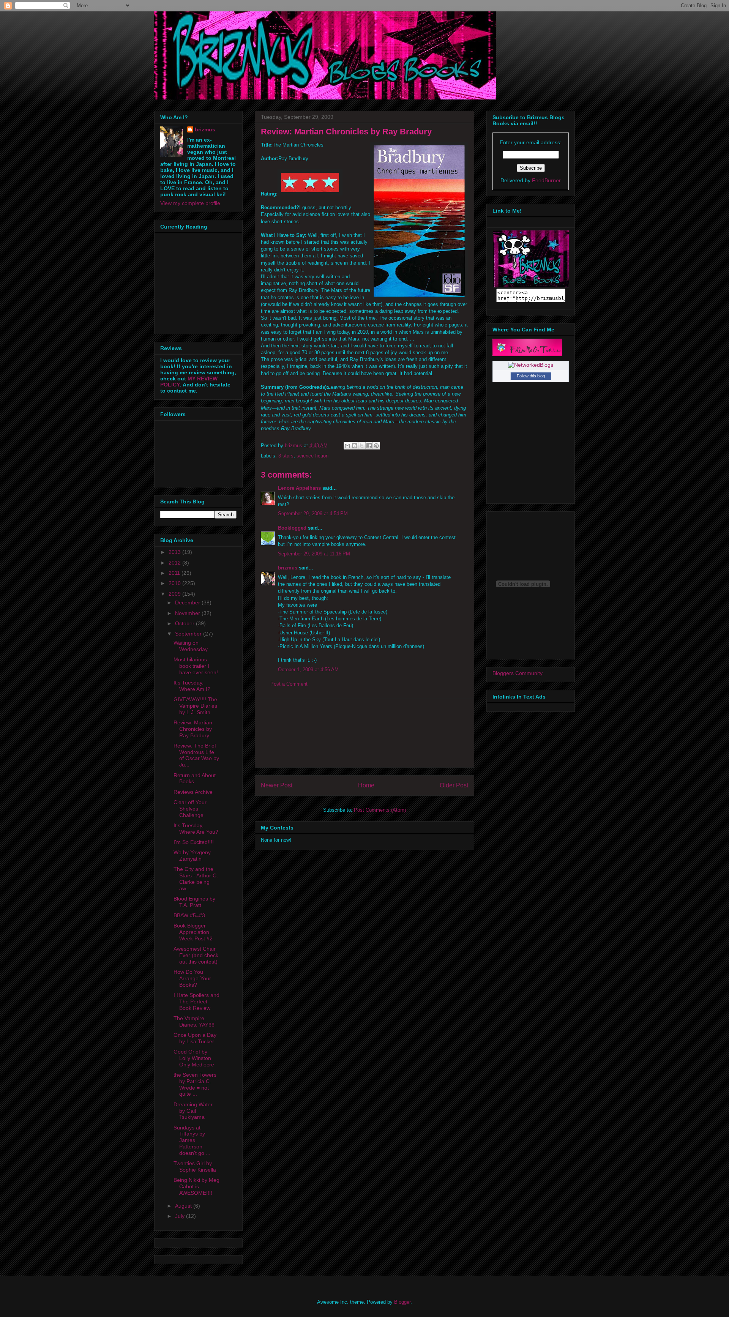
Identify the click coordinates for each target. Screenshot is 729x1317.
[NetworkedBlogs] (530, 365)
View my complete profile (190, 203)
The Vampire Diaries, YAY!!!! (194, 1021)
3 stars (285, 456)
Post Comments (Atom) (380, 810)
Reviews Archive (193, 792)
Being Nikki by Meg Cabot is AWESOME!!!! (196, 1186)
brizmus (287, 568)
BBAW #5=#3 (189, 915)
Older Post (454, 785)
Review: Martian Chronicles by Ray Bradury (193, 728)
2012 (175, 563)
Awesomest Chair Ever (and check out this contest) (196, 955)
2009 (175, 594)
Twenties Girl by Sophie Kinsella (195, 1166)
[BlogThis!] (354, 446)
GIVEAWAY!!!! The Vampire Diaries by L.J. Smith (195, 705)
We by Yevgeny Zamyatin (192, 855)
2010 (175, 583)
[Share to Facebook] (369, 446)
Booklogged (292, 528)
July (180, 1216)
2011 (175, 573)
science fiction (312, 456)
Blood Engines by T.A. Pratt (194, 902)
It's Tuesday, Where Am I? (192, 686)
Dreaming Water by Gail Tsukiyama (193, 1110)
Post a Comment (289, 684)
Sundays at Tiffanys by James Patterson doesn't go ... (192, 1140)
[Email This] (347, 446)
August (184, 1206)
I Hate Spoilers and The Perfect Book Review (196, 1001)
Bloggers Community (517, 673)
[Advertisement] (364, 733)
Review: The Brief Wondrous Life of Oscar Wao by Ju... (196, 755)
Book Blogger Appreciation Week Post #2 (193, 932)
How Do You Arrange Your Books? (192, 978)
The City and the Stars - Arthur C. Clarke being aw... (196, 878)
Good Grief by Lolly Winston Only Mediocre (194, 1058)
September (189, 634)
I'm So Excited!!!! (194, 842)
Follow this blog (531, 376)
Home (366, 785)
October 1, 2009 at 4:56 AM (308, 669)
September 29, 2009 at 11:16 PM (314, 554)
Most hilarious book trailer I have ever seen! (196, 665)
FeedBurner (546, 180)
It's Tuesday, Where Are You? (196, 828)
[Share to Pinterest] (376, 446)
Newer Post (276, 785)
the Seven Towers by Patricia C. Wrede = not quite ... (195, 1084)
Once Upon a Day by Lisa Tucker (195, 1038)
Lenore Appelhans (299, 488)
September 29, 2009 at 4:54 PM (313, 513)
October (185, 623)
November (188, 613)
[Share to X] (362, 446)
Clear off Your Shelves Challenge (190, 808)
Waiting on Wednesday (191, 646)
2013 (175, 552)
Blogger (402, 1302)
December (188, 602)
